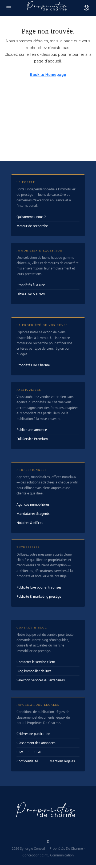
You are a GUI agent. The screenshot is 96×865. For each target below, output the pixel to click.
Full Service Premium (32, 439)
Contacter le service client (36, 662)
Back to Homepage (48, 74)
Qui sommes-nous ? (31, 217)
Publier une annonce (32, 429)
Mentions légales (62, 761)
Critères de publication (33, 733)
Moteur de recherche (32, 226)
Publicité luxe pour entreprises (39, 587)
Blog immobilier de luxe (34, 671)
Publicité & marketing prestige (39, 596)
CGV (20, 752)
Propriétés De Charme (33, 365)
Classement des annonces (36, 743)
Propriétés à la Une (31, 285)
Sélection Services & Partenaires (41, 680)
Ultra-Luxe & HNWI (31, 294)
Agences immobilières (33, 504)
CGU (37, 752)
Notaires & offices (30, 522)
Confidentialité (27, 761)
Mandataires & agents (33, 513)
